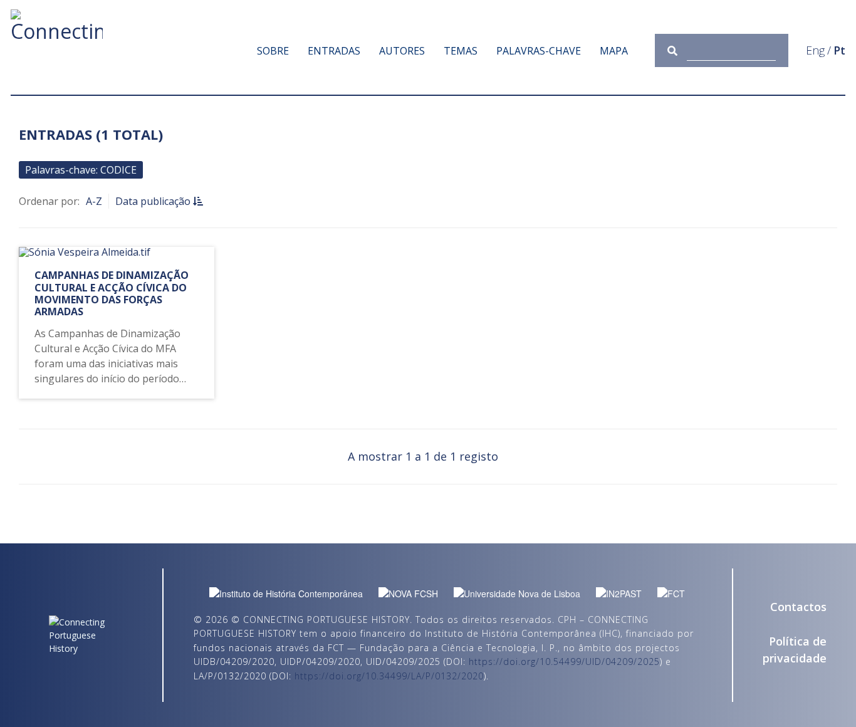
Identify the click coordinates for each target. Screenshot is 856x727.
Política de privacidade (795, 650)
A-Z (94, 201)
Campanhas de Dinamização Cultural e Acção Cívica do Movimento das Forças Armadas (111, 293)
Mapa (614, 51)
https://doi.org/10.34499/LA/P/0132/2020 (389, 676)
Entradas (334, 51)
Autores (402, 51)
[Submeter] (677, 50)
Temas (461, 51)
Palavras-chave (538, 51)
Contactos (798, 606)
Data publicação (154, 201)
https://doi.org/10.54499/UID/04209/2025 (564, 661)
